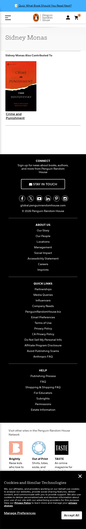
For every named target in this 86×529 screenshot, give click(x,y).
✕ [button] (80, 477)
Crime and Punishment (15, 116)
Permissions (43, 404)
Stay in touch (44, 184)
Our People (43, 236)
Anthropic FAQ (43, 357)
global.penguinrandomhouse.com (43, 205)
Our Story (43, 230)
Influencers (43, 300)
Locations (43, 242)
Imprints (43, 270)
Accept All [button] (71, 515)
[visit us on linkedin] (48, 198)
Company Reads (43, 306)
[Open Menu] (8, 17)
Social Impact (43, 253)
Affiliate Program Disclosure (43, 345)
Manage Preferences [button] (20, 513)
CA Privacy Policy (43, 334)
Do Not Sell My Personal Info (43, 340)
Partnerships (43, 289)
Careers (43, 264)
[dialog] (43, 500)
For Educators (43, 393)
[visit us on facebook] (22, 198)
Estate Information (43, 410)
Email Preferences (43, 317)
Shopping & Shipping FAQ (43, 387)
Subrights (43, 398)
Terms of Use (43, 323)
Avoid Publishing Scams (43, 351)
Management (43, 247)
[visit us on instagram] (65, 198)
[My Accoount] (68, 17)
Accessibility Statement (43, 258)
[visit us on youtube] (39, 198)
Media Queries (43, 295)
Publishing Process (43, 376)
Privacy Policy (43, 328)
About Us (43, 225)
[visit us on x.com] (31, 198)
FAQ (43, 382)
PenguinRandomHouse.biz (43, 312)
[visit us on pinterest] (56, 198)
